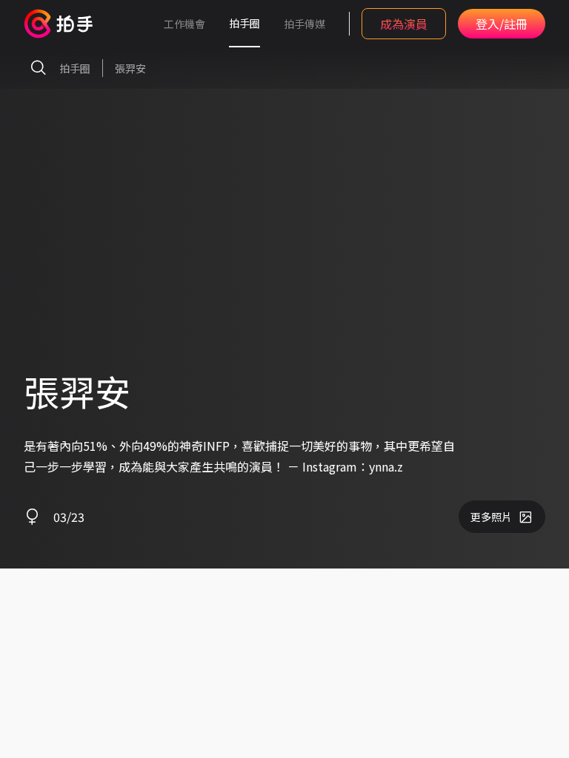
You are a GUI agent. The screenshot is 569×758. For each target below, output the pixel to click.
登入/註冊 (502, 24)
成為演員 (403, 24)
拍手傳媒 (304, 23)
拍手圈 (244, 23)
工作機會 (184, 23)
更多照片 (491, 516)
